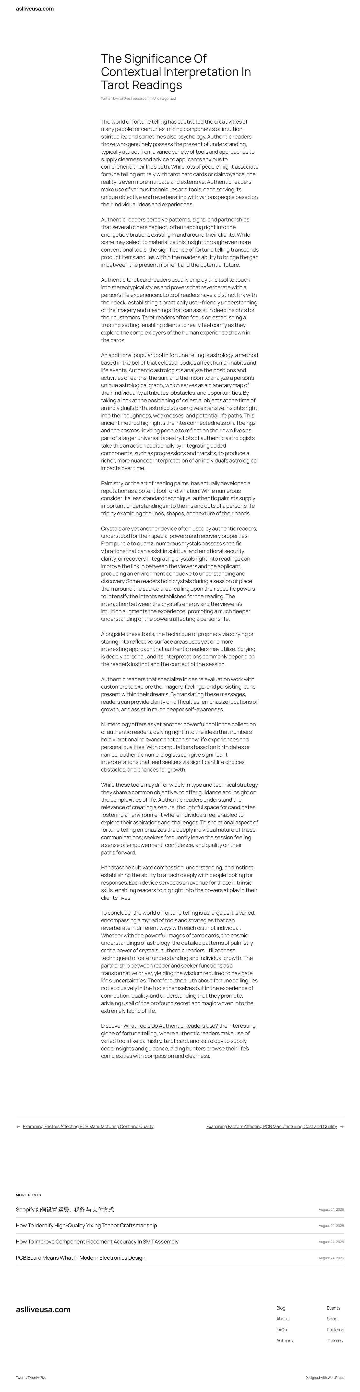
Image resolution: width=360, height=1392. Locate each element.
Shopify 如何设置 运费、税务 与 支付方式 (65, 1210)
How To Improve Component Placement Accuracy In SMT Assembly (97, 1242)
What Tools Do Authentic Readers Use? (170, 1025)
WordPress (336, 1377)
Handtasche (116, 867)
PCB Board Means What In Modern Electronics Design (80, 1258)
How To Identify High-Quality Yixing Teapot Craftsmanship (86, 1225)
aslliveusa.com (35, 8)
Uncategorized (164, 98)
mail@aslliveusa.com (133, 98)
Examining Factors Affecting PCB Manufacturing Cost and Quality (88, 1126)
